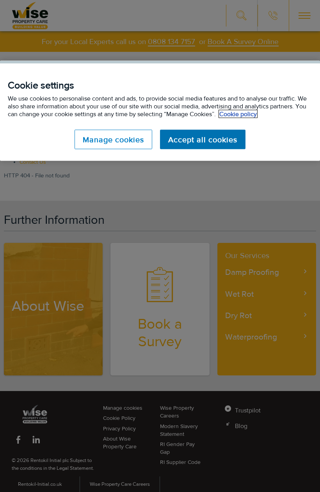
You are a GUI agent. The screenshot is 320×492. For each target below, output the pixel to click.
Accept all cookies (202, 139)
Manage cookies (113, 139)
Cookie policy (238, 114)
